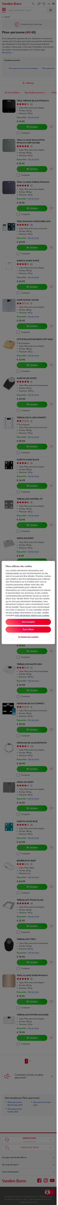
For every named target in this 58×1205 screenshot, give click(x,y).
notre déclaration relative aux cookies (32, 615)
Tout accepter (28, 622)
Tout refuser (28, 629)
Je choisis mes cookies (28, 637)
